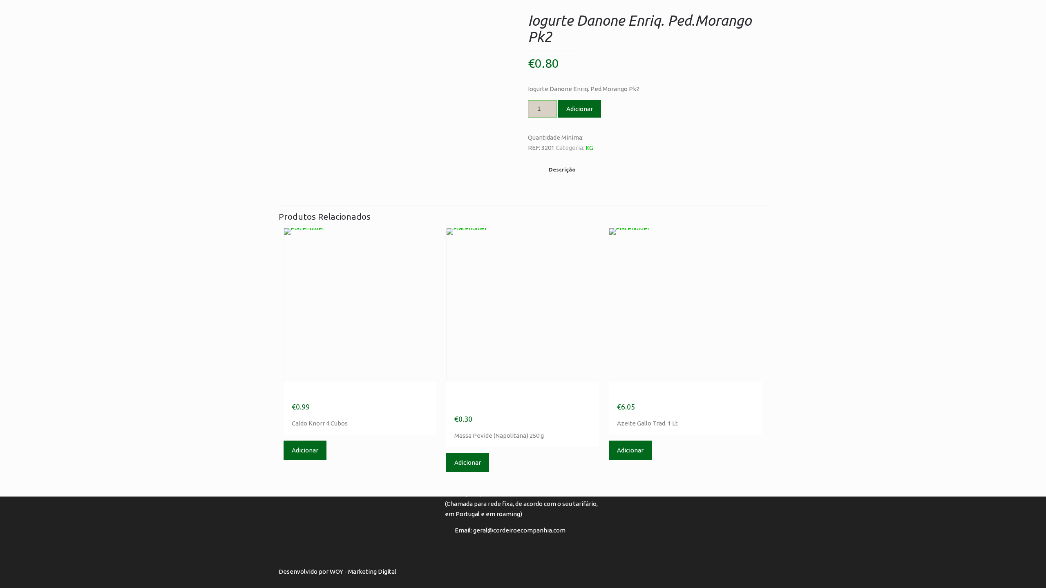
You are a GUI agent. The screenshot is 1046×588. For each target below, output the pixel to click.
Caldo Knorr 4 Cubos (338, 393)
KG (589, 147)
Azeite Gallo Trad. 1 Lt (667, 393)
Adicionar (579, 108)
